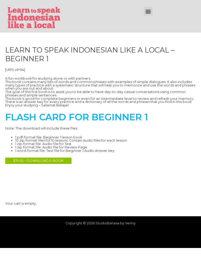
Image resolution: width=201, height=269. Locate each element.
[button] (148, 11)
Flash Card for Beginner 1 (76, 117)
